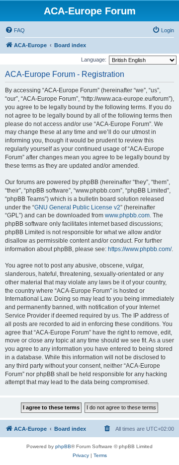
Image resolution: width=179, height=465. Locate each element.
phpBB (63, 446)
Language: (93, 60)
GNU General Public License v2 (77, 207)
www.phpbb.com (127, 215)
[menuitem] (15, 30)
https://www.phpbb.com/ (140, 249)
